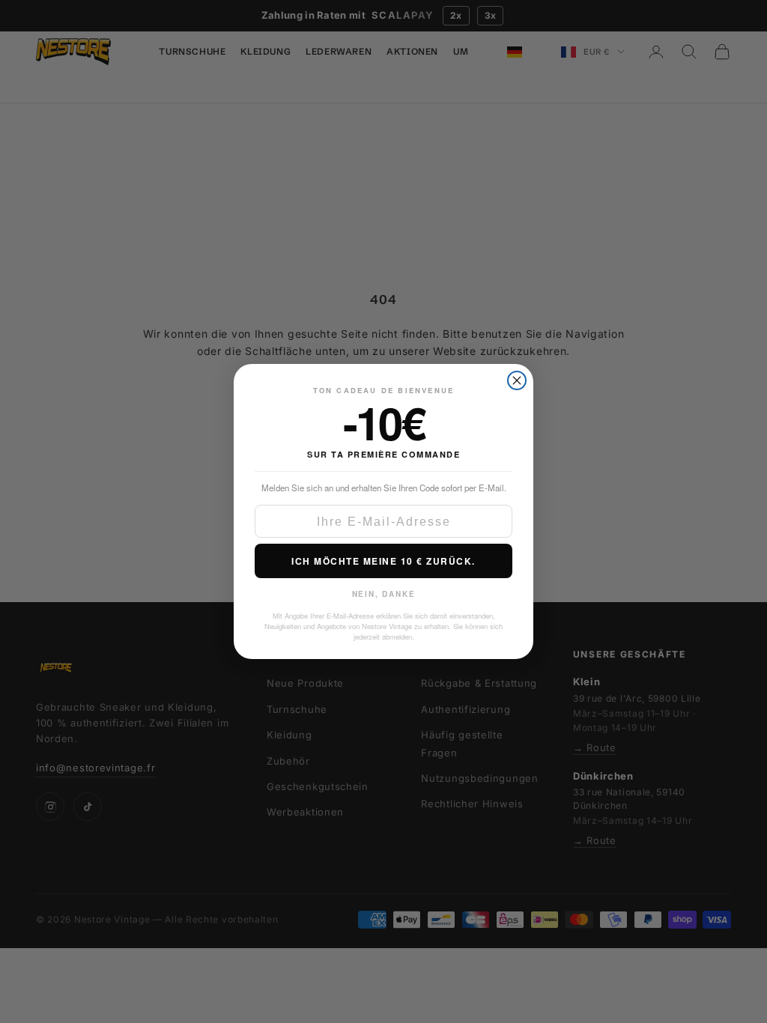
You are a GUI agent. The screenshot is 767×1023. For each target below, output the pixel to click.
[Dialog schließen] (517, 380)
